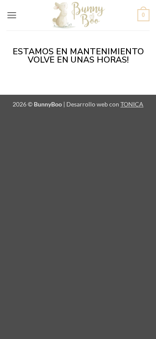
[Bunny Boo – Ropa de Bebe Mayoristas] (78, 15)
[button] (11, 15)
